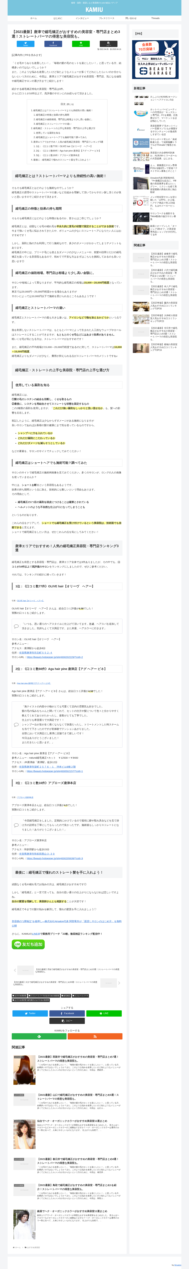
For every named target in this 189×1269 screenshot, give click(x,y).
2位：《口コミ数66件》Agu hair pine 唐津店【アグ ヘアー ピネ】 (68, 150)
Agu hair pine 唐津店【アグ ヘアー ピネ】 (34, 683)
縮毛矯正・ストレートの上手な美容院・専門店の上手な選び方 (64, 128)
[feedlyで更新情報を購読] (39, 1036)
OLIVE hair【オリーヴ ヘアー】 (30, 601)
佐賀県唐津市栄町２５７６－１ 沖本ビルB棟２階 (47, 766)
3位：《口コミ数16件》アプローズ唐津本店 (58, 155)
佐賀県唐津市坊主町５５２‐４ (35, 652)
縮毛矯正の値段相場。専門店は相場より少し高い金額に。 (65, 119)
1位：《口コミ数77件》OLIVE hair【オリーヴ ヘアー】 (64, 146)
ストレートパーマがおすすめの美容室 (45, 996)
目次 (63, 104)
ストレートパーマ (81, 996)
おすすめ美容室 (20, 996)
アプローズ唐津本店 (25, 797)
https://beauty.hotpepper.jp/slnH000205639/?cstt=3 (55, 858)
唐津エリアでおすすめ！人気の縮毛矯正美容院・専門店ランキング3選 (68, 142)
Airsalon (177, 1265)
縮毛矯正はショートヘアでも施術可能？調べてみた (61, 137)
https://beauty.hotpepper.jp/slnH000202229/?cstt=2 (55, 657)
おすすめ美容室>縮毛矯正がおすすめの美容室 (32, 1000)
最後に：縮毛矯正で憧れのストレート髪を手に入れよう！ (62, 159)
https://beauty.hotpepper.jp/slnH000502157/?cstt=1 (55, 771)
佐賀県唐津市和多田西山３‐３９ (37, 853)
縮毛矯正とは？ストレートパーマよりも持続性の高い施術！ (63, 110)
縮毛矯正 (67, 996)
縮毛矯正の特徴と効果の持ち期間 (52, 115)
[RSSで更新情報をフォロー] (95, 1036)
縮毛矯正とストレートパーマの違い (53, 124)
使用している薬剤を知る (48, 133)
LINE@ (36, 933)
